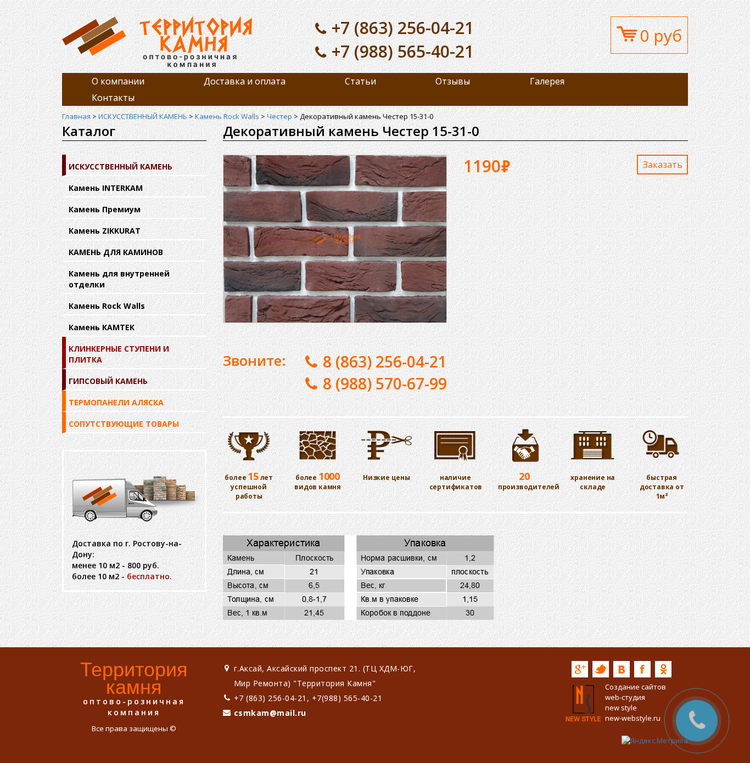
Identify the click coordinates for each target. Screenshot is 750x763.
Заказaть (662, 165)
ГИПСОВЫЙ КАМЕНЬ (108, 381)
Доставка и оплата (245, 81)
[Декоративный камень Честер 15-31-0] (157, 41)
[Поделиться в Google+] (580, 669)
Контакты (113, 98)
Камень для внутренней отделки (119, 279)
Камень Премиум (105, 209)
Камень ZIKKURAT (105, 230)
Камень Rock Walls (227, 116)
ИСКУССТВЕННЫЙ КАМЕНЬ (142, 116)
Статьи (360, 81)
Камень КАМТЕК (102, 327)
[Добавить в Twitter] (600, 669)
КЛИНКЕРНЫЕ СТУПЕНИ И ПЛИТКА (119, 354)
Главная (76, 116)
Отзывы (452, 81)
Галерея (547, 81)
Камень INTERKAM (106, 188)
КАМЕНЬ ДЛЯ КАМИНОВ (116, 252)
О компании (118, 81)
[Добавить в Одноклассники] (663, 669)
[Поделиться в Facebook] (642, 669)
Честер (279, 116)
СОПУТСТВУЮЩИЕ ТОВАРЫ (124, 424)
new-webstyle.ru (633, 718)
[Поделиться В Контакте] (621, 669)
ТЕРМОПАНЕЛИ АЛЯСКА (116, 402)
